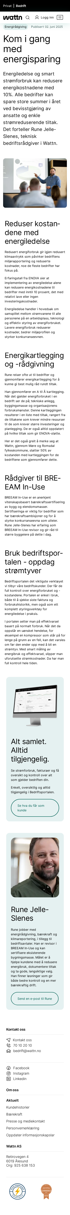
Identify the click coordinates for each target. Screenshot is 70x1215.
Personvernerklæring (22, 1128)
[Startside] (12, 17)
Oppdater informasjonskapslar (30, 1135)
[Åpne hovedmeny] (60, 17)
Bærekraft (14, 1114)
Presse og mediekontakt (25, 1121)
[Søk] (27, 17)
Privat (7, 6)
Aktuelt (12, 1100)
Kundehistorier (17, 1107)
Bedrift (21, 6)
